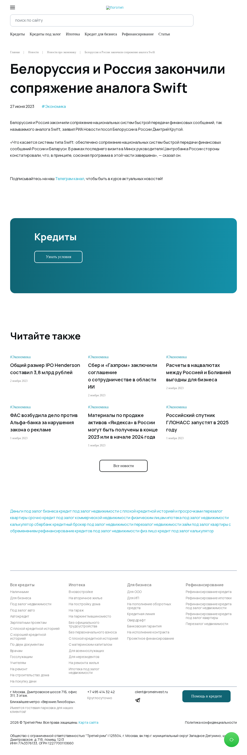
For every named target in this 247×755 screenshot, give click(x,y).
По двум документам (27, 644)
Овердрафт (136, 620)
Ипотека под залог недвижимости (84, 671)
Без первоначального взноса (93, 632)
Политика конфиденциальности (211, 722)
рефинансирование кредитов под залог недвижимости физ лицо (97, 531)
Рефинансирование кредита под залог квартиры (209, 616)
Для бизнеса (20, 598)
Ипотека (73, 34)
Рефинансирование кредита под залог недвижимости (209, 606)
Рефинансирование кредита (209, 592)
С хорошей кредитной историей (28, 636)
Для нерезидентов (84, 657)
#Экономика (53, 106)
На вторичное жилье (85, 598)
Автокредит (19, 616)
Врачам (16, 651)
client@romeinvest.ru (151, 692)
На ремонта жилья (84, 663)
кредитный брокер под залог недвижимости (93, 524)
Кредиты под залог (45, 34)
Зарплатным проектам (28, 623)
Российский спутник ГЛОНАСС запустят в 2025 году (197, 422)
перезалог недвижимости (157, 524)
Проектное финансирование (150, 638)
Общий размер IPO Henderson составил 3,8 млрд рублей (45, 369)
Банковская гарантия (144, 626)
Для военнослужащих (86, 651)
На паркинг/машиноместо (90, 616)
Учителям (18, 663)
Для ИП (133, 598)
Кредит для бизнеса (101, 34)
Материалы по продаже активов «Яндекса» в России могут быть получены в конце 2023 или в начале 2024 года (123, 426)
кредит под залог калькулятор (186, 531)
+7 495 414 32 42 (101, 692)
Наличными (19, 592)
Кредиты (17, 34)
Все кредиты (22, 584)
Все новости (123, 466)
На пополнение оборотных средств (149, 606)
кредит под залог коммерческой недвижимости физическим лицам (104, 517)
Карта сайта (88, 722)
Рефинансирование (138, 34)
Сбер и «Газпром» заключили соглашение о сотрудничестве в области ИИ (122, 376)
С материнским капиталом (90, 644)
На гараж (76, 610)
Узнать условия (58, 257)
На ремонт (18, 669)
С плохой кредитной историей (35, 629)
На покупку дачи (23, 681)
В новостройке (81, 592)
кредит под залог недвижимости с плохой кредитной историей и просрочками (131, 511)
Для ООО (134, 592)
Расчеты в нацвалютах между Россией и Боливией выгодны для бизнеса (198, 372)
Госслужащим (21, 657)
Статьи (164, 34)
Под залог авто (22, 610)
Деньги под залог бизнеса (34, 511)
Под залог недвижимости (30, 604)
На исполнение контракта (148, 632)
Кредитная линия (141, 614)
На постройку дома (84, 604)
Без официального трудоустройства (84, 624)
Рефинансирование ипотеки (209, 598)
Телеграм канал (69, 178)
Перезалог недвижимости (207, 624)
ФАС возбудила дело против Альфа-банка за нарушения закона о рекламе (44, 422)
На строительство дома (29, 675)
